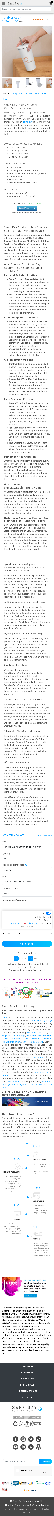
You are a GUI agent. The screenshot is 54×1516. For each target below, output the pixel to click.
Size (4, 842)
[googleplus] (5, 1483)
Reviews (28, 93)
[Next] (49, 51)
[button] (19, 933)
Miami (18, 1042)
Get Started (27, 943)
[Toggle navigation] (3, 3)
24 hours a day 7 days (41, 1020)
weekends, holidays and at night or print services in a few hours (27, 1084)
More (36, 93)
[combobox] (27, 847)
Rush (44, 93)
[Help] (25, 865)
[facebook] (15, 1439)
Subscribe (46, 1462)
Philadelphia (8, 1042)
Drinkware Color (10, 888)
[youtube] (15, 1447)
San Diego (38, 1042)
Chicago (21, 1036)
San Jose (27, 1042)
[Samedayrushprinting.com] (14, 3)
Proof (4, 876)
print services (41, 1072)
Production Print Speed (13, 865)
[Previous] (4, 51)
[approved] (30, 1490)
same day (27, 122)
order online (13, 1081)
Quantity (6, 853)
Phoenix (47, 1039)
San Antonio (32, 1039)
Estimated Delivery (10, 933)
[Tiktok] (38, 1439)
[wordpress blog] (38, 1447)
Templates (17, 93)
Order (5, 1017)
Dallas (5, 1039)
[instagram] (23, 1439)
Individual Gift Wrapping (14, 900)
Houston (47, 1036)
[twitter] (31, 1439)
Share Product (46, 835)
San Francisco (34, 1036)
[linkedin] (23, 1447)
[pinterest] (31, 1447)
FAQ (5, 99)
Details (6, 93)
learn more (39, 1057)
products (6, 1075)
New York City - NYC (37, 1032)
